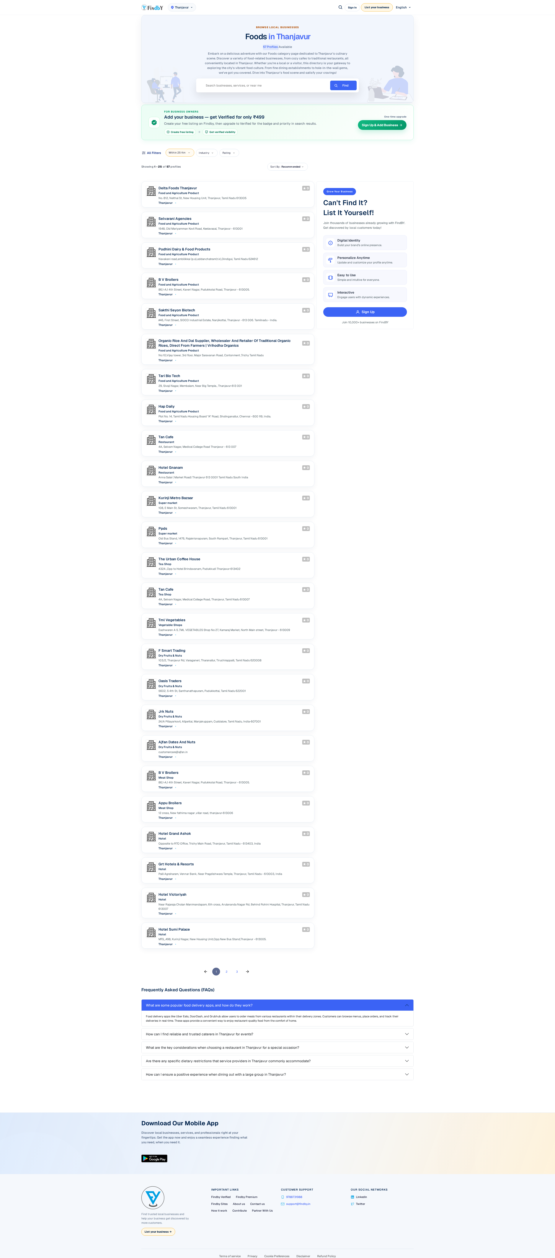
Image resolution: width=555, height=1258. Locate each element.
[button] (206, 998)
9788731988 (294, 1221)
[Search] (340, 7)
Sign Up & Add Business (378, 134)
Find (345, 94)
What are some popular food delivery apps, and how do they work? (201, 1032)
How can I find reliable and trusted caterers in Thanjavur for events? (201, 1061)
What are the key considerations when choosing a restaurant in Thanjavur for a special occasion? (224, 1074)
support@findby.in (298, 1228)
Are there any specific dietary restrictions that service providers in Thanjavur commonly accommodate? (230, 1088)
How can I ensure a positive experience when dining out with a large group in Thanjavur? (218, 1101)
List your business (377, 7)
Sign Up (366, 320)
